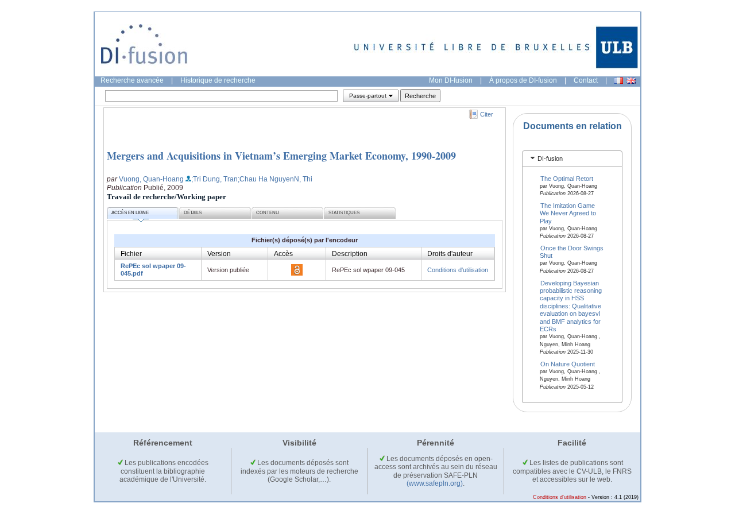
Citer (486, 114)
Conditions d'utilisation (457, 269)
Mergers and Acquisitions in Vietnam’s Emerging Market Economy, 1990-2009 (281, 155)
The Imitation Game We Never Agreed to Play (568, 213)
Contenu (267, 212)
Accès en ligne (130, 212)
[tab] (572, 158)
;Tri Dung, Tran (214, 179)
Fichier (131, 254)
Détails (193, 212)
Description (350, 254)
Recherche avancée (132, 80)
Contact (586, 80)
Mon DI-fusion (451, 80)
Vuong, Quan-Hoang (151, 179)
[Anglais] (631, 80)
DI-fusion (550, 158)
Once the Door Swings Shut (572, 252)
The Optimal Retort (566, 178)
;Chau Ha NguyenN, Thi (275, 179)
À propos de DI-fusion (523, 80)
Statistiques (343, 212)
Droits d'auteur (450, 254)
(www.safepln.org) (435, 483)
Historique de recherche (218, 80)
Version (219, 254)
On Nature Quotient (567, 363)
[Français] (618, 80)
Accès (283, 254)
